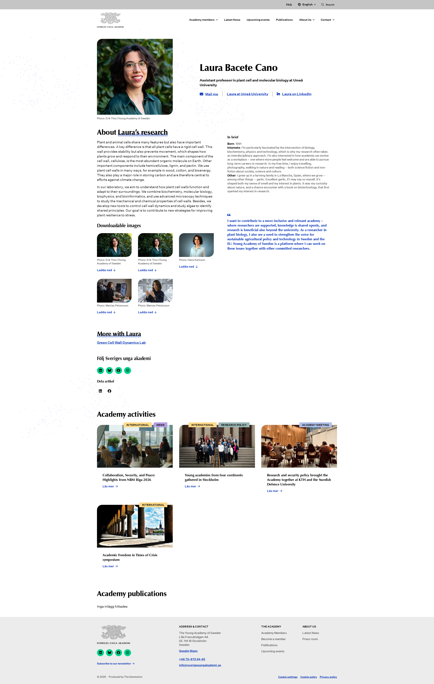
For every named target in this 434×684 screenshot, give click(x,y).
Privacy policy (328, 677)
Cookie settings (288, 677)
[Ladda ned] (114, 252)
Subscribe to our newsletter (114, 663)
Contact (326, 19)
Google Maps (188, 651)
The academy (271, 626)
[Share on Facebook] (109, 391)
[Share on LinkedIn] (100, 391)
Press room (310, 639)
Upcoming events (258, 19)
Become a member (273, 639)
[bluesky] (109, 370)
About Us (305, 19)
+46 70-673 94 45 (192, 659)
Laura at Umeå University (247, 94)
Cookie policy (308, 677)
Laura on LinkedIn (296, 94)
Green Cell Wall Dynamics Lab (121, 343)
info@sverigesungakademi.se (200, 665)
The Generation (133, 676)
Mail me (211, 94)
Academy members (202, 19)
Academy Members (274, 633)
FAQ (289, 4)
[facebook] (118, 370)
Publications (284, 19)
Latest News (232, 19)
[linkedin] (100, 370)
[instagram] (127, 370)
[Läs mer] (135, 461)
